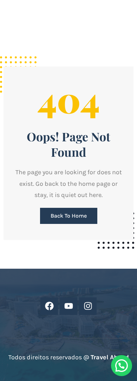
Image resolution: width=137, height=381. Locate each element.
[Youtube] (68, 306)
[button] (121, 365)
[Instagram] (88, 306)
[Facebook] (49, 306)
